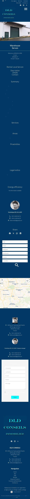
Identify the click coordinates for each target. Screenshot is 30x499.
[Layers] (27, 280)
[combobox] (15, 241)
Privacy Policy (22, 495)
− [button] (2, 282)
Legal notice (22, 487)
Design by (17, 491)
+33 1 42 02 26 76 (16, 216)
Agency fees (9, 489)
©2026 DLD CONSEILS (11, 487)
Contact (15, 74)
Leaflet (28, 307)
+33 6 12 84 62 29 (16, 218)
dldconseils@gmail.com (16, 220)
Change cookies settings (19, 489)
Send (15, 397)
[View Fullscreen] (2, 285)
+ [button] (2, 280)
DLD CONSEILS (15, 448)
